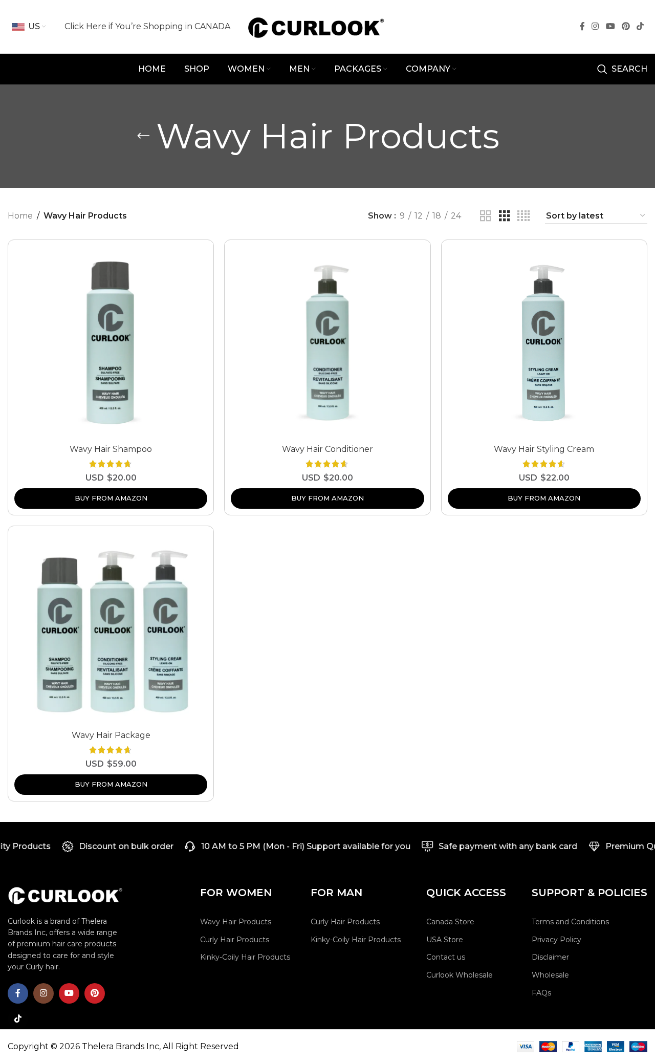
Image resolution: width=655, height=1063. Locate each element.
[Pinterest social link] (625, 26)
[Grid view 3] (504, 216)
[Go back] (143, 136)
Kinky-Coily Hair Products (245, 957)
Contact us (445, 957)
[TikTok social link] (640, 26)
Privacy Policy (556, 939)
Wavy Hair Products (235, 921)
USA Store (444, 939)
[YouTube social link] (610, 26)
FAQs (541, 992)
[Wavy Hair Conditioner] (327, 342)
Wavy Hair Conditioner (327, 449)
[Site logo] (327, 26)
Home (20, 216)
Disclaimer (550, 957)
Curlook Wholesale (459, 975)
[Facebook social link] (582, 26)
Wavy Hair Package (111, 735)
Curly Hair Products (234, 939)
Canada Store (450, 921)
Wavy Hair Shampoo (111, 449)
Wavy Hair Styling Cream (544, 449)
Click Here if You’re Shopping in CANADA (147, 26)
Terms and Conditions (570, 921)
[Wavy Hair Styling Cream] (544, 342)
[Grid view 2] (485, 216)
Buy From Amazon (111, 498)
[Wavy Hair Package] (110, 628)
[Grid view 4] (523, 216)
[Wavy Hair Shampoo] (110, 342)
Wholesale (550, 975)
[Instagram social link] (595, 26)
